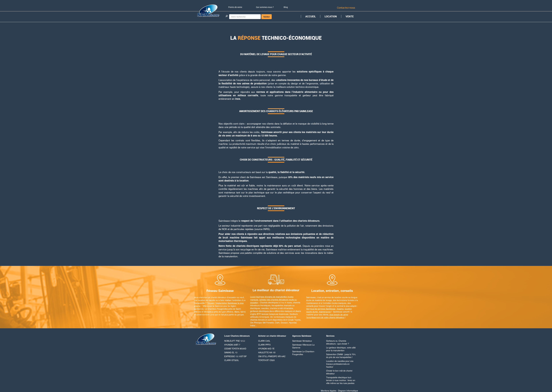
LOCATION (331, 16)
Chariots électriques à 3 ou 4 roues (276, 302)
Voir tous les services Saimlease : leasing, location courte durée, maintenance (329, 310)
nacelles (265, 308)
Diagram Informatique (348, 390)
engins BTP (255, 314)
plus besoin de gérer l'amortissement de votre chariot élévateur (327, 316)
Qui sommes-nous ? (265, 7)
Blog (286, 7)
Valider (266, 16)
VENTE (350, 16)
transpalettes (277, 305)
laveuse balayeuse (269, 314)
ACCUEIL (310, 16)
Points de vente (235, 7)
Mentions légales (328, 390)
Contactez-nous (346, 7)
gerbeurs (254, 311)
